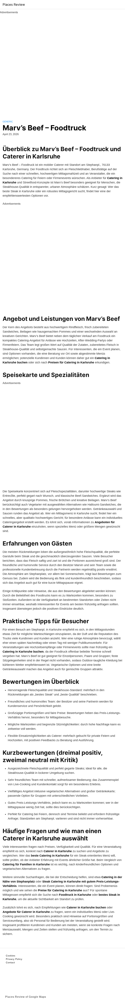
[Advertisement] (62, 63)
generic (8, 121)
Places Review (14, 4)
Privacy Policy (14, 959)
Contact (10, 962)
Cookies (10, 955)
